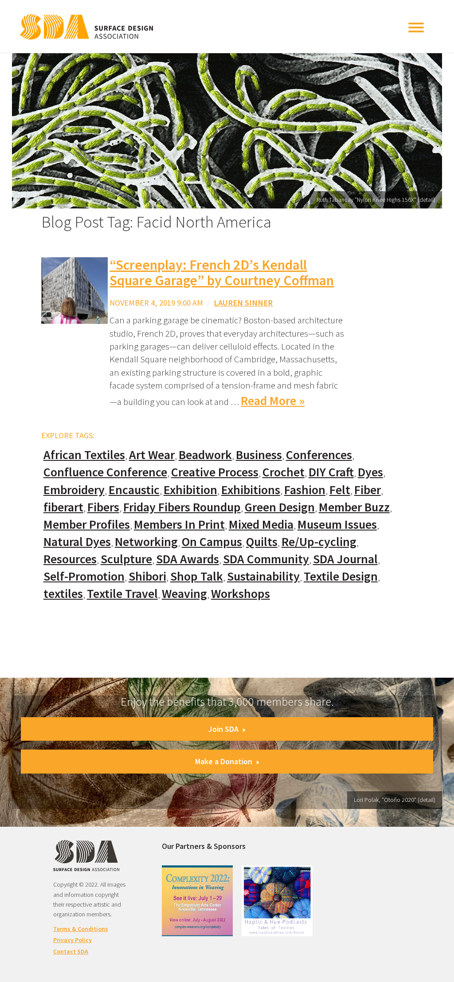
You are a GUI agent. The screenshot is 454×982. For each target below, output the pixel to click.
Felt (339, 490)
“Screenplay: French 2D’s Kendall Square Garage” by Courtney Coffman (222, 272)
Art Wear (152, 455)
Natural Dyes (77, 542)
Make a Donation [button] (223, 761)
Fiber (367, 490)
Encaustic (134, 490)
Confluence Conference (105, 472)
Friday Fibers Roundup (182, 507)
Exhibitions (250, 490)
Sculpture (126, 559)
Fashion (304, 490)
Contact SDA (70, 951)
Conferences (319, 455)
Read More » (273, 401)
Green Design (280, 507)
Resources (70, 559)
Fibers (103, 507)
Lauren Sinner (243, 303)
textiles (63, 593)
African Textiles (84, 455)
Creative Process (214, 472)
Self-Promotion (84, 576)
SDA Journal (345, 559)
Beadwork (205, 455)
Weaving (184, 593)
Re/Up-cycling (319, 542)
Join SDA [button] (223, 729)
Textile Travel (122, 593)
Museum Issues (337, 524)
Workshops (240, 593)
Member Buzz (354, 507)
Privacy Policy (72, 940)
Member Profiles (86, 524)
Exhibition (190, 490)
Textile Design (341, 576)
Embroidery (74, 490)
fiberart (63, 507)
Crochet (283, 472)
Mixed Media (261, 524)
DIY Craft (331, 472)
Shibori (147, 576)
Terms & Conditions (80, 929)
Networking (146, 542)
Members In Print (179, 524)
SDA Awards (187, 559)
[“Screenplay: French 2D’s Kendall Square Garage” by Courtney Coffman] (74, 290)
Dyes (370, 472)
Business (259, 455)
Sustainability (263, 576)
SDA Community (266, 559)
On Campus (212, 542)
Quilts (262, 542)
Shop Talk (196, 576)
